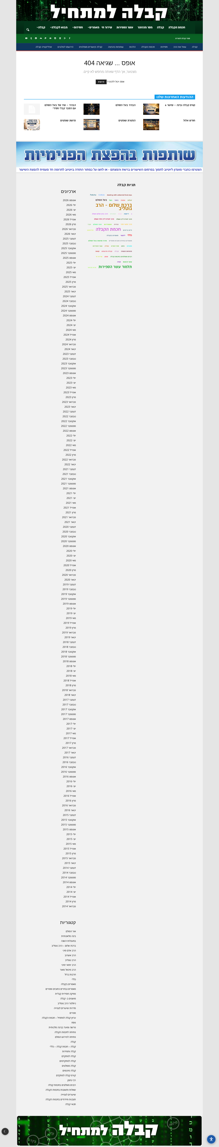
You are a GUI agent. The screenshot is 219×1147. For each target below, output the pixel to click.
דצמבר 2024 (69, 296)
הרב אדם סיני (69, 950)
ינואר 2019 (70, 637)
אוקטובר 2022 (68, 421)
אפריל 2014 (69, 896)
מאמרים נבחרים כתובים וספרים (61, 988)
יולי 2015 (71, 834)
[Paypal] (45, 38)
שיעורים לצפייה (68, 1094)
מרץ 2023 (71, 397)
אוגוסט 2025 (69, 257)
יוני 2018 (71, 670)
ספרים (73, 1012)
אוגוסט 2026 (69, 200)
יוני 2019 (71, 613)
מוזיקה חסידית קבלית (65, 993)
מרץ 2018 (71, 685)
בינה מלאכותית (68, 936)
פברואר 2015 (69, 858)
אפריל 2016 (69, 795)
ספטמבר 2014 (68, 877)
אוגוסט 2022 (69, 430)
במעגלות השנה (68, 940)
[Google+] (64, 38)
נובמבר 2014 (69, 872)
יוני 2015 (71, 839)
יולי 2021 (71, 493)
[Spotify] (36, 38)
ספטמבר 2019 (68, 598)
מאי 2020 (71, 560)
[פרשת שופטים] (32, 124)
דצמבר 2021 (69, 469)
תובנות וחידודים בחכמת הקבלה (61, 1099)
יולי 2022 (71, 435)
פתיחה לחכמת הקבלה (65, 1032)
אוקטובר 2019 (68, 594)
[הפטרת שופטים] (92, 124)
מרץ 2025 (71, 281)
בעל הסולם (101, 200)
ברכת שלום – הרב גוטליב (64, 945)
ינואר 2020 (70, 579)
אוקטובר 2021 (68, 478)
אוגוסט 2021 (69, 488)
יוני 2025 (71, 267)
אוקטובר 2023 (68, 363)
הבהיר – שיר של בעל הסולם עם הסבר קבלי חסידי (60, 107)
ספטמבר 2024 (68, 310)
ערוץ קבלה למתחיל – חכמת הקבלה (59, 1017)
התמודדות (108, 224)
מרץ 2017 (71, 742)
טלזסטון (90, 230)
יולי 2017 (71, 723)
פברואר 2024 (69, 344)
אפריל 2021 (69, 507)
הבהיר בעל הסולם (125, 105)
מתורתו (129, 246)
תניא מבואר (92, 267)
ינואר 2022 (70, 464)
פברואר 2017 (69, 747)
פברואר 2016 (69, 805)
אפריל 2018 (69, 680)
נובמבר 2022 (69, 416)
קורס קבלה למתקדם (66, 1075)
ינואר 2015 (70, 863)
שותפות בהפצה (115, 46)
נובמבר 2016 (69, 762)
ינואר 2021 (70, 522)
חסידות (78, 27)
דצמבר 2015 (69, 815)
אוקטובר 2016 (68, 767)
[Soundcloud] (40, 38)
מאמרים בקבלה (68, 984)
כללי (74, 979)
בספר (116, 200)
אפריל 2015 (69, 848)
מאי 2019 (71, 618)
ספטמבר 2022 (68, 425)
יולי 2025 (71, 262)
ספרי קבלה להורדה (182, 38)
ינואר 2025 (70, 291)
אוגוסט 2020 (69, 546)
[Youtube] (26, 38)
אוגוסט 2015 (69, 829)
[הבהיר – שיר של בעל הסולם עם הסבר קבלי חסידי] (32, 109)
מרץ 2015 (71, 853)
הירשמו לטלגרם (65, 46)
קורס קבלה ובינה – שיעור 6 (180, 105)
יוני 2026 (71, 209)
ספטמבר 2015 (68, 824)
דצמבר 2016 (69, 757)
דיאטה (126, 214)
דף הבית (101, 82)
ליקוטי (123, 235)
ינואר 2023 (70, 406)
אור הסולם (71, 931)
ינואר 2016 (70, 810)
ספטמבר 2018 (68, 656)
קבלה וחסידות (69, 1051)
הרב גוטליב (70, 960)
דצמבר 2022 (69, 411)
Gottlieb (101, 195)
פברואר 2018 (69, 690)
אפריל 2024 (69, 334)
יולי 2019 (71, 608)
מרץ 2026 (71, 224)
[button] (28, 28)
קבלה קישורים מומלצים (90, 46)
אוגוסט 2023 (69, 373)
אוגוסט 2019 (69, 603)
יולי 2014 (71, 887)
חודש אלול (189, 120)
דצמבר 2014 (69, 867)
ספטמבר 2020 (68, 541)
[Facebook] (69, 38)
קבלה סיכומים (69, 1070)
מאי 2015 (71, 843)
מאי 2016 (71, 791)
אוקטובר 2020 (68, 536)
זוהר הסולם (97, 224)
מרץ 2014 (71, 901)
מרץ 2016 (71, 800)
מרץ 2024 (71, 339)
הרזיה (116, 224)
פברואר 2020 (69, 574)
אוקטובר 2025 (68, 248)
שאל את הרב (179, 46)
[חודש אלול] (151, 124)
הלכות (132, 46)
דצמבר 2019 (69, 584)
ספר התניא (115, 246)
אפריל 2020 (69, 565)
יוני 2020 (71, 555)
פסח (74, 1022)
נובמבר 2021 (69, 474)
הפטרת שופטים (126, 120)
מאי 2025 (71, 272)
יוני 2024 (71, 325)
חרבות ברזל (70, 974)
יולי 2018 (71, 666)
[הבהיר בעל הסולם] (92, 109)
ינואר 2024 (70, 349)
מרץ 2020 (71, 570)
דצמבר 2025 (69, 238)
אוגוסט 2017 (69, 718)
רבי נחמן (71, 1080)
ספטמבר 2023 (68, 368)
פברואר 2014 (69, 906)
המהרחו (113, 214)
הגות (120, 214)
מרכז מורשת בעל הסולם (97, 241)
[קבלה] (109, 10)
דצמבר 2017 (69, 699)
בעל (110, 200)
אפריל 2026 (69, 219)
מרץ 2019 (71, 627)
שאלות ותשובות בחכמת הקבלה (61, 1089)
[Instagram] (55, 38)
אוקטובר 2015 (68, 819)
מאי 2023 (71, 387)
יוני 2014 (71, 891)
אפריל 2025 (69, 277)
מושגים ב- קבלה (68, 998)
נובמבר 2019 (69, 589)
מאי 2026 (71, 214)
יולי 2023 (71, 377)
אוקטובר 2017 (68, 709)
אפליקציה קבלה (44, 46)
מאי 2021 (71, 502)
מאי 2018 (71, 675)
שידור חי (106, 27)
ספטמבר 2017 (68, 714)
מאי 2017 (71, 733)
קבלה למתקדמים (67, 1060)
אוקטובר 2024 (68, 305)
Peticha (93, 195)
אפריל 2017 (69, 738)
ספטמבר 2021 (68, 483)
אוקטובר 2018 (68, 651)
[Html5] (60, 38)
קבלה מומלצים (69, 1065)
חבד (89, 224)
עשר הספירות (125, 27)
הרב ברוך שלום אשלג (100, 214)
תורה (119, 262)
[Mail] (50, 38)
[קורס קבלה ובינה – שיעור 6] (151, 109)
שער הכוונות (127, 262)
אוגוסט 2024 (69, 315)
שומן (106, 257)
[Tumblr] (31, 38)
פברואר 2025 (69, 286)
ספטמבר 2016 (68, 771)
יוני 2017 (71, 728)
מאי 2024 (71, 329)
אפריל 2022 (69, 449)
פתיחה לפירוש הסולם (65, 1036)
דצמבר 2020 (69, 526)
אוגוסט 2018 (69, 661)
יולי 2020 (71, 550)
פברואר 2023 (69, 401)
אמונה (123, 200)
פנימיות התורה (126, 251)
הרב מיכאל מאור (68, 969)
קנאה (97, 251)
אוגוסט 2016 (69, 776)
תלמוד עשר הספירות (115, 266)
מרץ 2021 (71, 512)
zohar (129, 200)
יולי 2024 (71, 320)
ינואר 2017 (70, 752)
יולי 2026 (71, 205)
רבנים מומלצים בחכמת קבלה (62, 1084)
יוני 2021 (71, 498)
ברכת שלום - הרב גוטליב (114, 206)
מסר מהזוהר (145, 27)
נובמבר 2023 (69, 358)
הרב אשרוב (70, 955)
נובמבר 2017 (69, 704)
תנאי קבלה (70, 1104)
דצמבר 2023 (69, 353)
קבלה (160, 27)
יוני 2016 (71, 786)
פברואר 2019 (69, 632)
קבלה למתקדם (69, 1056)
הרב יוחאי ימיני (68, 964)
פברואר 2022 (69, 459)
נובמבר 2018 (69, 646)
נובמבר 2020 (69, 531)
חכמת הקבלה (176, 27)
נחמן (123, 246)
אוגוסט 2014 (69, 882)
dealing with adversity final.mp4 (119, 195)
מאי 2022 (71, 445)
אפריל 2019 (69, 622)
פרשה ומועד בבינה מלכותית (62, 1027)
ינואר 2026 (70, 233)
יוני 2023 (71, 382)
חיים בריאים (127, 230)
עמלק (107, 246)
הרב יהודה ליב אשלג (124, 219)
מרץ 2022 (71, 454)
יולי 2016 (71, 781)
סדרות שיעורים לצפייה (65, 1008)
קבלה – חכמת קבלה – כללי (63, 1046)
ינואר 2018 (70, 694)
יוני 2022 (71, 440)
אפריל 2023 (69, 392)
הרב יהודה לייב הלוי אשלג (104, 219)
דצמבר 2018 (69, 642)
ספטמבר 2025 (68, 253)
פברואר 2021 (69, 517)
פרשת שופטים (68, 120)
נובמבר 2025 (69, 243)
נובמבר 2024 (69, 301)
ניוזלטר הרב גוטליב (67, 1003)
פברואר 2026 (69, 229)
